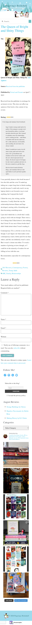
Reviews (5, 270)
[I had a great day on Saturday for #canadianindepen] (16, 533)
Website (3, 336)
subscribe (17, 348)
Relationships (16, 273)
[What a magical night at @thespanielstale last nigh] (16, 480)
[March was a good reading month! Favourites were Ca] (16, 559)
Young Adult (13, 270)
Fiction (25, 267)
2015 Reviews (7, 267)
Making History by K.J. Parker (17, 418)
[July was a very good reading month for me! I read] (16, 506)
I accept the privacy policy (16, 395)
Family (8, 273)
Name (3, 319)
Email (3, 328)
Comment (5, 292)
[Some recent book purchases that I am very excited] (16, 454)
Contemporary (17, 267)
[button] (30, 21)
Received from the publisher (15, 86)
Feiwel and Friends (16, 92)
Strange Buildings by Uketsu (16, 407)
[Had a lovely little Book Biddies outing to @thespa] (16, 585)
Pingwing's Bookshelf (16, 5)
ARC (4, 273)
